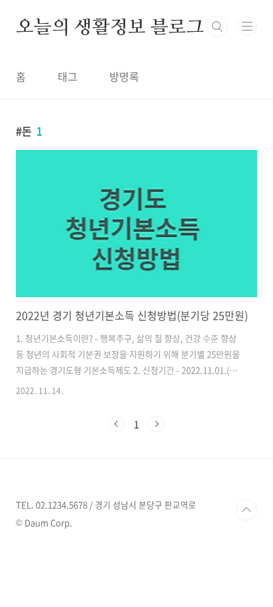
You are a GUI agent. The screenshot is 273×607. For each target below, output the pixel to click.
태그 (68, 76)
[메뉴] (247, 26)
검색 (217, 26)
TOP (246, 510)
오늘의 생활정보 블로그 (110, 26)
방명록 (124, 76)
